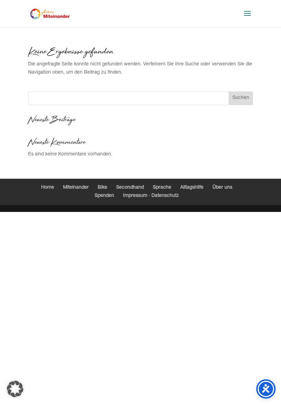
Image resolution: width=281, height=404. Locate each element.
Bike (102, 187)
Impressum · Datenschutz (151, 195)
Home (47, 187)
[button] (15, 389)
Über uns (222, 187)
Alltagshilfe (192, 187)
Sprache (162, 187)
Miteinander (76, 187)
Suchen (240, 98)
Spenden (104, 195)
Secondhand (130, 187)
